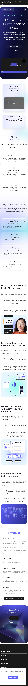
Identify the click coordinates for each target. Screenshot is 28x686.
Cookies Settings (13, 680)
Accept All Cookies (13, 677)
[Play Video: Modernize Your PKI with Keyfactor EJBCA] (14, 64)
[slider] (14, 72)
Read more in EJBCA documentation (14, 598)
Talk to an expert (14, 622)
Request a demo (14, 46)
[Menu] (25, 9)
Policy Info (19, 674)
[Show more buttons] (26, 72)
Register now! (4, 4)
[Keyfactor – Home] (8, 9)
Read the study (13, 124)
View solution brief (13, 50)
